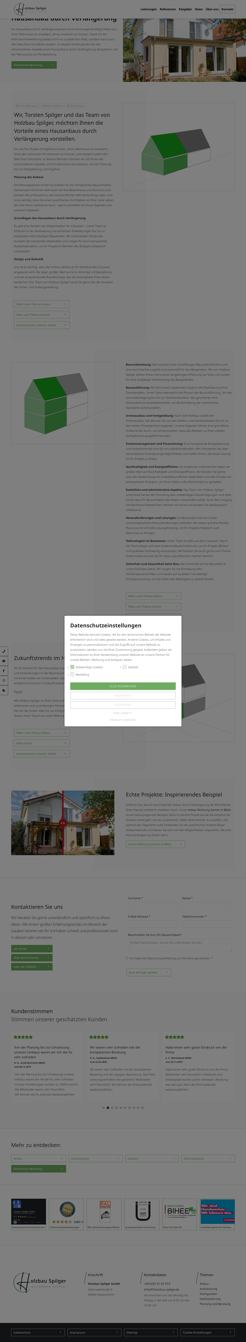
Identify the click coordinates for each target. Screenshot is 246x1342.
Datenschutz (130, 719)
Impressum (115, 719)
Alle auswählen (123, 686)
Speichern (123, 705)
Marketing (82, 674)
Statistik (133, 667)
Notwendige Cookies (89, 667)
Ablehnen (123, 696)
